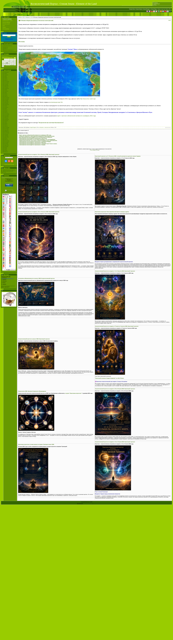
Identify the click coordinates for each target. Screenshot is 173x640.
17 (9, 62)
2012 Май (4, 92)
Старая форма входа (9, 164)
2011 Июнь (4, 77)
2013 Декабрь (5, 116)
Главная (156, 2)
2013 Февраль (5, 104)
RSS (170, 9)
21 (3, 64)
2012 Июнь (4, 93)
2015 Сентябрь (5, 132)
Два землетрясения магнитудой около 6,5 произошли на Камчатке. (35, 137)
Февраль (28, 17)
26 (13, 64)
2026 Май (4, 149)
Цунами (4, 48)
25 (11, 64)
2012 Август (5, 96)
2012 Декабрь (5, 101)
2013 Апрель (5, 107)
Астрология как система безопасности (51, 122)
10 (9, 61)
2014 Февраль (5, 119)
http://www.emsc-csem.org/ (88, 98)
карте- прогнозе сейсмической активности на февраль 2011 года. (76, 115)
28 (3, 66)
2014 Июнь (4, 123)
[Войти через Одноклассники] (12, 161)
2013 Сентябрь (5, 114)
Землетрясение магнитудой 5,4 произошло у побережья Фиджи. (35, 141)
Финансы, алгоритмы (7, 50)
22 (5, 64)
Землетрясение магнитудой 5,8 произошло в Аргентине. (33, 138)
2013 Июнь (4, 109)
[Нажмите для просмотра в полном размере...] (33, 202)
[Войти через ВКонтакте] (6, 161)
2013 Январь (5, 103)
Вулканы (5, 47)
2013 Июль (4, 111)
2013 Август (5, 112)
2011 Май (4, 76)
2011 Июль (4, 78)
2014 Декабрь (5, 130)
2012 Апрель (5, 91)
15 (5, 62)
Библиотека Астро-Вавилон (9, 169)
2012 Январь (5, 87)
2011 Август (5, 80)
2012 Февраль (5, 88)
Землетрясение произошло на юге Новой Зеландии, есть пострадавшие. (37, 139)
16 (7, 62)
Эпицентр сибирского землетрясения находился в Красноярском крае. (37, 136)
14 (3, 62)
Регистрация (157, 3)
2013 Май (4, 108)
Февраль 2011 (11, 56)
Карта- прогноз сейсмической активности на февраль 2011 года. (35, 135)
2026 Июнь (4, 150)
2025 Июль (4, 138)
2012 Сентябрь (5, 97)
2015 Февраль (5, 131)
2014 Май (4, 122)
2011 (24, 17)
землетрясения (47, 127)
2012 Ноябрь (5, 100)
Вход (155, 4)
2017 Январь (5, 135)
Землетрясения (6, 45)
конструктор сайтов (87, 503)
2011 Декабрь (5, 85)
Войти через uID (9, 157)
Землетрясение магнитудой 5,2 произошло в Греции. (32, 144)
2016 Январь (5, 134)
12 (13, 61)
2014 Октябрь (5, 128)
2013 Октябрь (5, 115)
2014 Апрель (5, 120)
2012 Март (4, 89)
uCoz (95, 503)
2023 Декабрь (5, 136)
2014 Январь (5, 118)
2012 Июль (4, 95)
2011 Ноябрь (5, 84)
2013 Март (4, 105)
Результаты (4, 285)
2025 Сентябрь (5, 140)
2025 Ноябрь (5, 143)
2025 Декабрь (5, 145)
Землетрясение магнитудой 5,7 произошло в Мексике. (32, 142)
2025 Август (5, 139)
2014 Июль (4, 124)
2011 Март (4, 73)
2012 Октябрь (5, 99)
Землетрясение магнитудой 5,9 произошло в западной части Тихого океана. (38, 143)
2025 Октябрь (5, 142)
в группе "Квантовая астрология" (73, 393)
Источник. (22, 41)
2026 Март (4, 147)
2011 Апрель (5, 74)
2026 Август (5, 151)
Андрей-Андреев (33, 127)
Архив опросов (11, 285)
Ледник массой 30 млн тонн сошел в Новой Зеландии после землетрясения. (38, 140)
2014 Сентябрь (5, 127)
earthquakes (41, 127)
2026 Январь (5, 146)
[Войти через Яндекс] (9, 161)
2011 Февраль (5, 72)
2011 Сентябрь (5, 81)
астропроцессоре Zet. (56, 102)
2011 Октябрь (5, 82)
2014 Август (5, 126)
